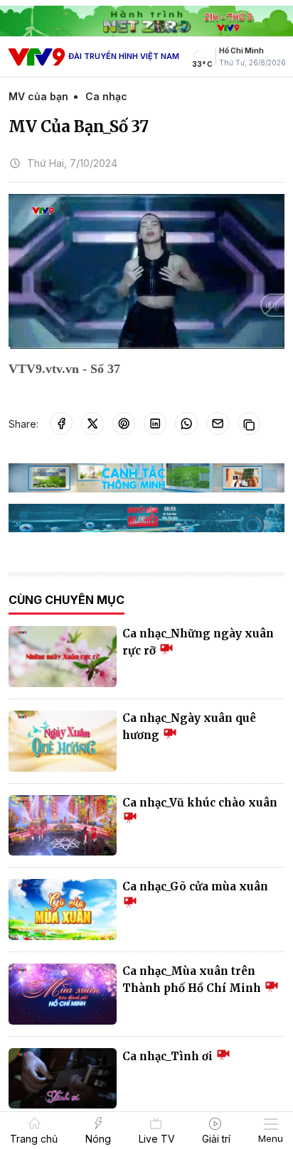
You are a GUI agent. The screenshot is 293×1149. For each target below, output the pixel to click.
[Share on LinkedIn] (155, 423)
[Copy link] (249, 423)
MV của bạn (38, 96)
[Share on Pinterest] (123, 423)
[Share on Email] (217, 423)
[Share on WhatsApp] (186, 423)
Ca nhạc (106, 96)
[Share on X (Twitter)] (92, 423)
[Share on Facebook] (61, 423)
